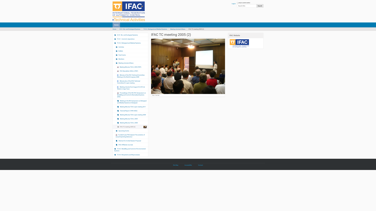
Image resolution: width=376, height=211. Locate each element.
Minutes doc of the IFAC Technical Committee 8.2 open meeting (128, 82)
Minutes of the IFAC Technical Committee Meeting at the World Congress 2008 (131, 76)
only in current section (244, 2)
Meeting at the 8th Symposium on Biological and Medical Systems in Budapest (131, 102)
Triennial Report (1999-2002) (128, 111)
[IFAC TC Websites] (129, 11)
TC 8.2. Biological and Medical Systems (155, 29)
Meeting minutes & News (177, 29)
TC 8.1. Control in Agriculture (125, 39)
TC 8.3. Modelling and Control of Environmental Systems (130, 150)
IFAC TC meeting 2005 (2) (127, 127)
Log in (234, 3)
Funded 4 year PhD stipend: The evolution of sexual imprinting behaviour (130, 136)
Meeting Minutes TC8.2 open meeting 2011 (133, 107)
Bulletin (120, 51)
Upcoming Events (123, 131)
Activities (121, 47)
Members (121, 59)
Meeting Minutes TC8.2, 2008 (129, 123)
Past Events (122, 55)
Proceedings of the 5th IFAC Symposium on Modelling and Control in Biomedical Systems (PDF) (131, 95)
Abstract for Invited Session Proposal (129, 141)
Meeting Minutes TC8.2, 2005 (129, 119)
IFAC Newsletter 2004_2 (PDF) (128, 71)
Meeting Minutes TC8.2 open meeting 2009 (133, 115)
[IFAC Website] (239, 43)
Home (116, 25)
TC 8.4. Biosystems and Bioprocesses (128, 155)
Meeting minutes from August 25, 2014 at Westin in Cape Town (131, 88)
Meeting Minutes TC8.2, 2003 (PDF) (130, 67)
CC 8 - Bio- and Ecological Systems (129, 29)
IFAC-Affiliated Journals (125, 145)
